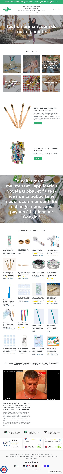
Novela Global (28, 469)
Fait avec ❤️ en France (36, 469)
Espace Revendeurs (29, 12)
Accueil (23, 6)
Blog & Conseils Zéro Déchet (31, 8)
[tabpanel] (31, 29)
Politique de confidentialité (12, 456)
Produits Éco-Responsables (33, 6)
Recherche (27, 454)
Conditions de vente (52, 456)
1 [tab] (29, 41)
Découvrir (37, 158)
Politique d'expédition (41, 456)
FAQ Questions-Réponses (37, 454)
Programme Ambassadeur (24, 10)
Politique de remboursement (27, 456)
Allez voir (37, 123)
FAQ (37, 12)
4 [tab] (33, 41)
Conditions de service (31, 458)
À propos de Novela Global (16, 454)
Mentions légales (49, 454)
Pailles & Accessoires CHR (38, 10)
